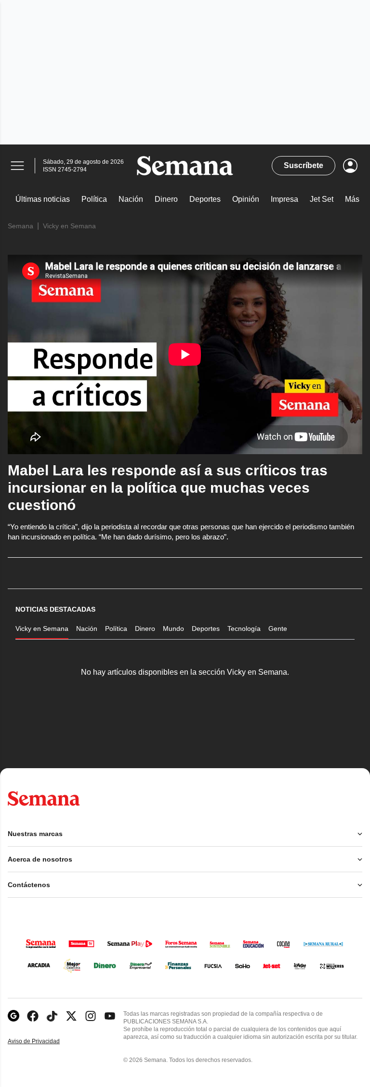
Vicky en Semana (69, 226)
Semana (20, 226)
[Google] (13, 1016)
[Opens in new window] (33, 1016)
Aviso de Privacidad (44, 1041)
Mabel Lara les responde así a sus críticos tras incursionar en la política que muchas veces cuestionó (168, 487)
